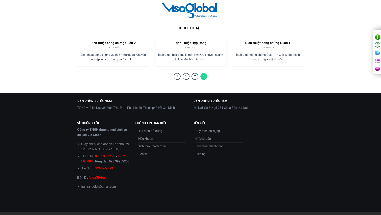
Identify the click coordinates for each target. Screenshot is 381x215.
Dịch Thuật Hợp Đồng (190, 43)
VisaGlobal (97, 177)
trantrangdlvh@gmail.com (98, 187)
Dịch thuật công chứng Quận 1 (268, 43)
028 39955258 (119, 161)
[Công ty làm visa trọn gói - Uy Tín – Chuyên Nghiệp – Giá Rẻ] (190, 10)
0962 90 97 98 (105, 156)
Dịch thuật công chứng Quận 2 (113, 43)
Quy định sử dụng (150, 131)
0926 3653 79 (103, 168)
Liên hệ (143, 154)
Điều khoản (145, 139)
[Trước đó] (177, 76)
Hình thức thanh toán (152, 146)
